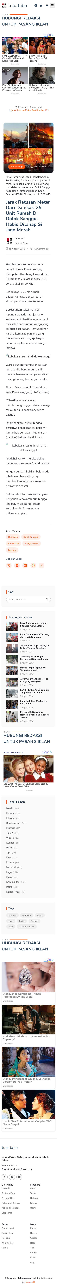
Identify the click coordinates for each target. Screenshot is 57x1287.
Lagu (12, 872)
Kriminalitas (15, 881)
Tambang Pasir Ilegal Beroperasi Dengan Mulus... (35, 658)
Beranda (22, 107)
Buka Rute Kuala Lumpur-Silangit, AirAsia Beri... (34, 624)
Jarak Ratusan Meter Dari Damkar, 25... (30, 110)
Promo (12, 862)
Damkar (12, 550)
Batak (12, 808)
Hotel (11, 847)
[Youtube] (46, 6)
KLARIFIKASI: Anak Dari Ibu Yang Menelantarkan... (34, 691)
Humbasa (13, 537)
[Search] (47, 599)
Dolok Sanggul (31, 537)
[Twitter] (41, 6)
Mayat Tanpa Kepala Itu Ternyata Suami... (33, 669)
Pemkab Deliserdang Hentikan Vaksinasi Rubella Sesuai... (35, 715)
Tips (11, 852)
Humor (13, 813)
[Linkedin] (25, 565)
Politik (12, 886)
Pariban (34, 921)
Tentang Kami (8, 1193)
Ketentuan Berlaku (11, 1203)
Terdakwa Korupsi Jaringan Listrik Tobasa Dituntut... (34, 647)
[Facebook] (35, 6)
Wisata (12, 837)
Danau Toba (15, 891)
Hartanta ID (30, 1282)
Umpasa (12, 915)
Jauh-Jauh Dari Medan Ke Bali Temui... (33, 702)
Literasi (12, 818)
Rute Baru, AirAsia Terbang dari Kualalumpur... (34, 635)
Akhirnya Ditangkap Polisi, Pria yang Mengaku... (34, 680)
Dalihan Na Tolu (26, 926)
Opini (11, 877)
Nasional (14, 867)
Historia (13, 828)
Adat (10, 926)
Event (11, 857)
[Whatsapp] (33, 565)
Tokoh (12, 832)
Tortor (22, 921)
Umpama (26, 915)
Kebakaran (13, 543)
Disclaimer (7, 1213)
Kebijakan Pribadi (10, 1208)
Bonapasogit (36, 107)
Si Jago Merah (31, 543)
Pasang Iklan (8, 1198)
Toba (10, 921)
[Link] (41, 565)
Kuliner (12, 842)
